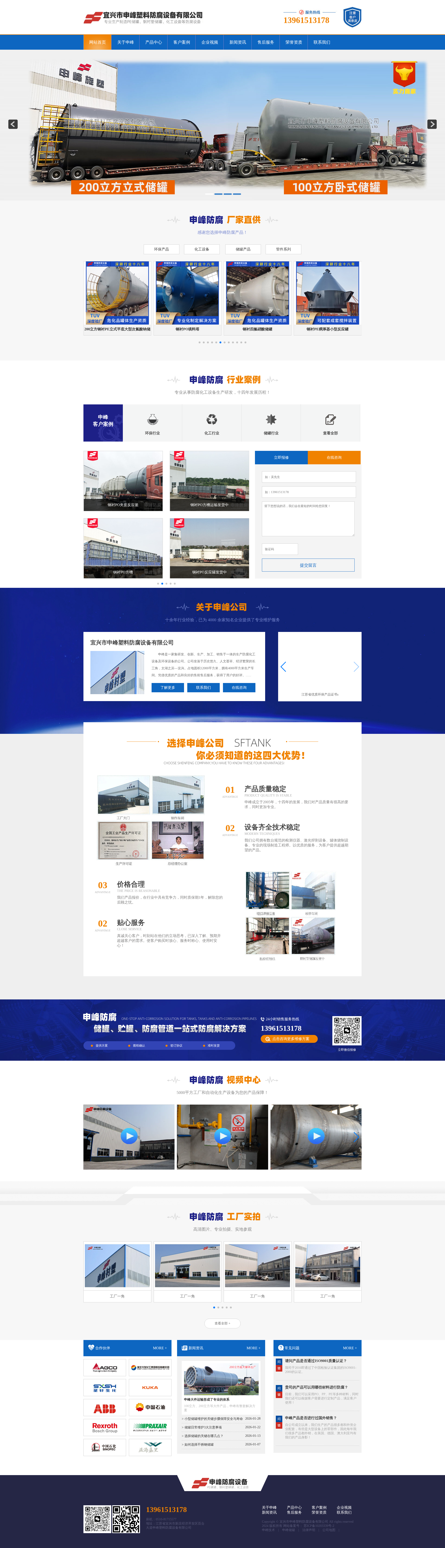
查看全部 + (222, 1323)
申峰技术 (268, 1530)
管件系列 (283, 249)
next (432, 124)
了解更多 (167, 687)
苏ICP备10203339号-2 (319, 1526)
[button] (199, 342)
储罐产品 (243, 249)
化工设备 (201, 249)
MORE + (160, 1348)
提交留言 (308, 565)
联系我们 (203, 687)
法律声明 (308, 1530)
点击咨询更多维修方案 (290, 1039)
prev (13, 124)
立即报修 (281, 457)
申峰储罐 (288, 1530)
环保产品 (161, 249)
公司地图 (328, 1530)
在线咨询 (334, 457)
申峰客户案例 (103, 420)
